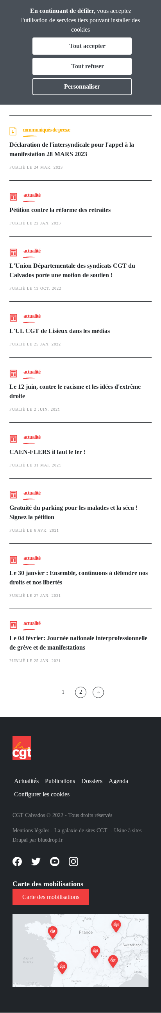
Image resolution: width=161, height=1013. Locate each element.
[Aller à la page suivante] (98, 692)
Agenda (118, 781)
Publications (60, 781)
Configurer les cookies (42, 794)
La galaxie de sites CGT (80, 830)
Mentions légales (31, 830)
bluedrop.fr (50, 840)
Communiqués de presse (46, 130)
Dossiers (91, 781)
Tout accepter (87, 46)
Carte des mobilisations (50, 897)
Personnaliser (82, 86)
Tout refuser (87, 66)
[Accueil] (25, 748)
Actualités (26, 781)
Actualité (31, 195)
